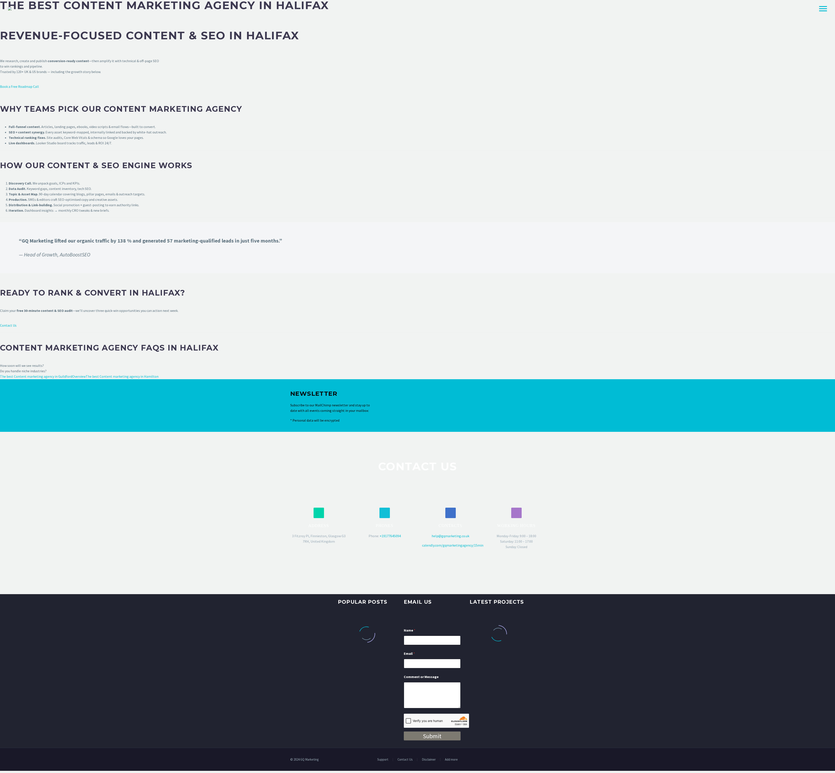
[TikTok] (543, 760)
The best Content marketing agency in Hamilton (122, 376)
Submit (432, 736)
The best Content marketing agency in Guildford (36, 376)
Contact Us (8, 325)
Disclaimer (429, 759)
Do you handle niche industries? (23, 371)
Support (382, 759)
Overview (79, 376)
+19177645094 (390, 536)
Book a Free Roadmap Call (19, 86)
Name (409, 630)
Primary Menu (823, 8)
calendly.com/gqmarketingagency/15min (452, 545)
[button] (319, 513)
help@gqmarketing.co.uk (450, 536)
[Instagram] (537, 760)
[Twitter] (532, 760)
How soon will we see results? (22, 365)
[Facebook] (521, 760)
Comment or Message (421, 677)
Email (409, 654)
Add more (451, 759)
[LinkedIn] (526, 760)
